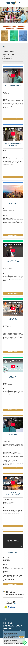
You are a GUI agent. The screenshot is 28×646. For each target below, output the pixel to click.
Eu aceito (21, 637)
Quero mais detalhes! (13, 119)
